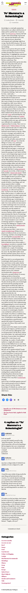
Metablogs (4, 561)
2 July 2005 (21, 20)
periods (6, 171)
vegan (9, 114)
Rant (2, 567)
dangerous (16, 272)
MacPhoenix (11, 20)
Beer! (3, 545)
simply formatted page (8, 231)
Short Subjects (5, 574)
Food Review (5, 552)
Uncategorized (6, 583)
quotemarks (21, 169)
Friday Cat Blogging (7, 554)
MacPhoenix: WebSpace (11, 590)
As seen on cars (6, 543)
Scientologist (21, 377)
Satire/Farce (5, 572)
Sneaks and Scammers (8, 578)
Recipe (3, 570)
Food (2, 549)
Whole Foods (5, 126)
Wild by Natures (15, 126)
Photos (3, 563)
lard (14, 141)
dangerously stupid (15, 173)
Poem (3, 565)
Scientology (4, 190)
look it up (13, 34)
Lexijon (3, 556)
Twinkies (21, 116)
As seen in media (6, 540)
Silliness (3, 576)
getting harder (21, 225)
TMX (2, 581)
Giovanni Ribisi (16, 236)
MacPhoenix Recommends (9, 558)
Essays (14, 9)
